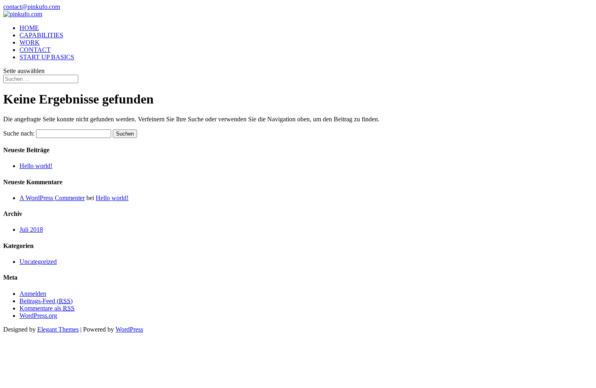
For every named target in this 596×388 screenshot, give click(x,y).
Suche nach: (18, 133)
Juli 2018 (31, 229)
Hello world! (35, 165)
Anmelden (32, 293)
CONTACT (35, 49)
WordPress (129, 329)
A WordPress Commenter (52, 197)
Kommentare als (47, 308)
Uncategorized (38, 261)
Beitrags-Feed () (46, 300)
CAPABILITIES (41, 35)
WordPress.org (38, 315)
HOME (29, 27)
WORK (29, 42)
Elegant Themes (58, 329)
